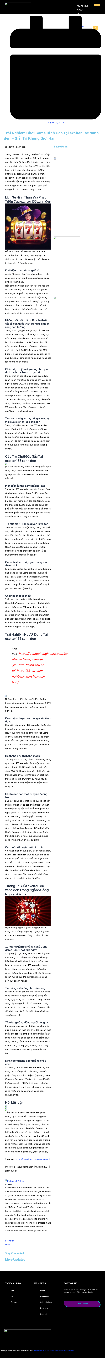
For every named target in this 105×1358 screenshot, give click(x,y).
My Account (83, 5)
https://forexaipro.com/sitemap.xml (32, 1159)
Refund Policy (49, 1350)
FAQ (79, 13)
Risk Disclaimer (39, 1350)
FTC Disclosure (69, 1350)
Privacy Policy (59, 1350)
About (80, 9)
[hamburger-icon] (97, 5)
